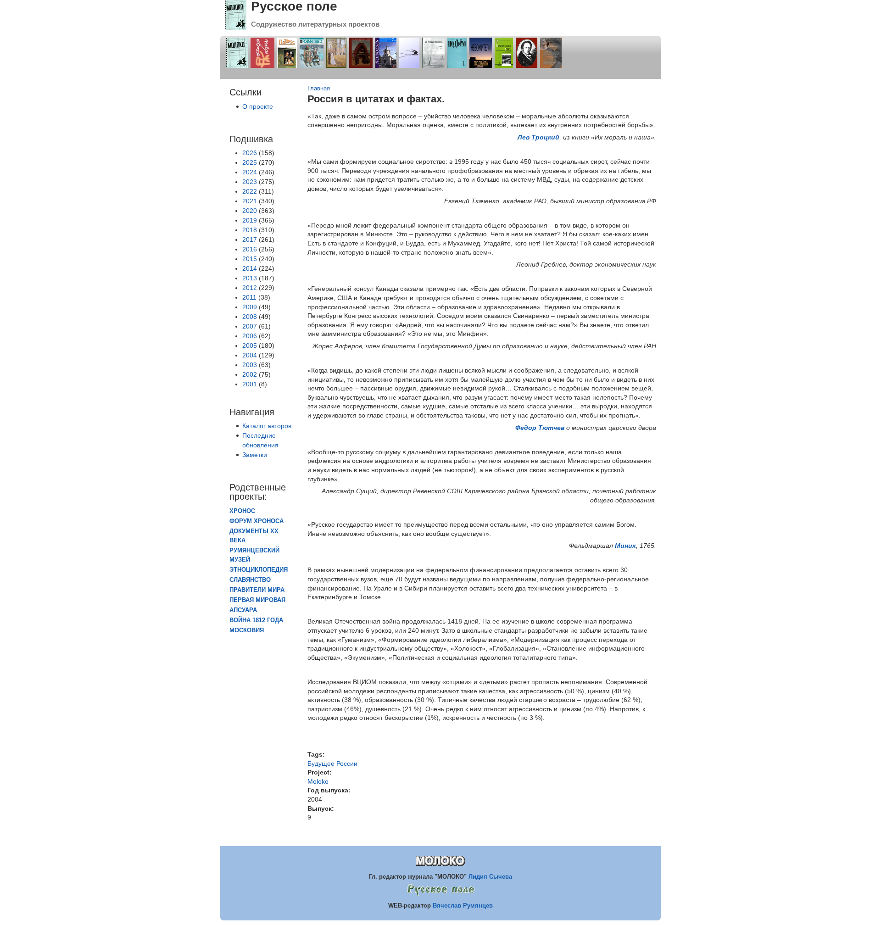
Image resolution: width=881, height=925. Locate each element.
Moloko (318, 781)
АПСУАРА (243, 610)
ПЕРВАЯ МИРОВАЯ (257, 600)
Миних (625, 545)
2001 (249, 384)
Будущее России (332, 763)
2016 (249, 249)
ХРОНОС (242, 511)
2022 (249, 191)
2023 (249, 181)
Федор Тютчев (539, 427)
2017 (249, 239)
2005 (249, 345)
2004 (249, 355)
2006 (249, 336)
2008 (249, 316)
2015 (249, 258)
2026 (249, 152)
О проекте (257, 106)
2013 (249, 278)
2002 (249, 374)
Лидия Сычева (490, 876)
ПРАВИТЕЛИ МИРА (256, 590)
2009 (249, 307)
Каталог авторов (266, 425)
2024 (249, 172)
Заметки (254, 454)
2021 (249, 201)
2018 (249, 230)
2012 (249, 287)
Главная (318, 88)
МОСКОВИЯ (246, 630)
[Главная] (235, 28)
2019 (249, 220)
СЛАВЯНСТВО (250, 580)
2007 (249, 326)
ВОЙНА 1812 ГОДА (256, 620)
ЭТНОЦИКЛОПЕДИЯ (258, 570)
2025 (249, 162)
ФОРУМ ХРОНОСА (256, 521)
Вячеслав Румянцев (463, 905)
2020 (249, 210)
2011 (249, 297)
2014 (249, 268)
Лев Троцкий (538, 137)
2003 (249, 364)
